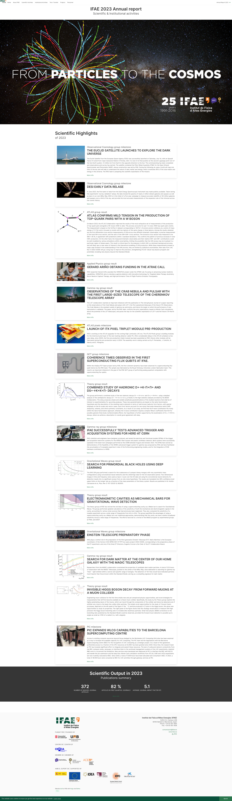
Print (57, 791)
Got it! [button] (226, 798)
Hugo (71, 788)
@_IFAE (174, 734)
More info (90, 175)
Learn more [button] (57, 798)
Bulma (78, 788)
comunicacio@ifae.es (169, 730)
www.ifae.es (173, 732)
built (61, 788)
